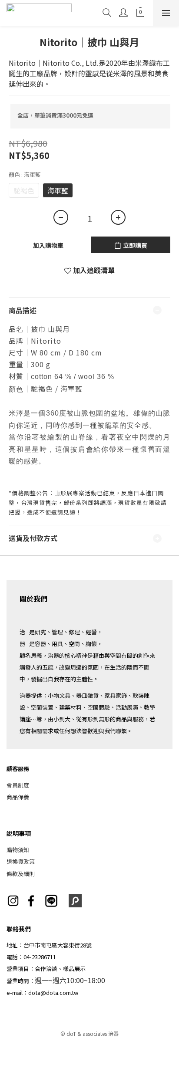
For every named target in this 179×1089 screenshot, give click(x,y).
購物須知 (18, 849)
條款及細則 (21, 873)
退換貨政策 (21, 861)
